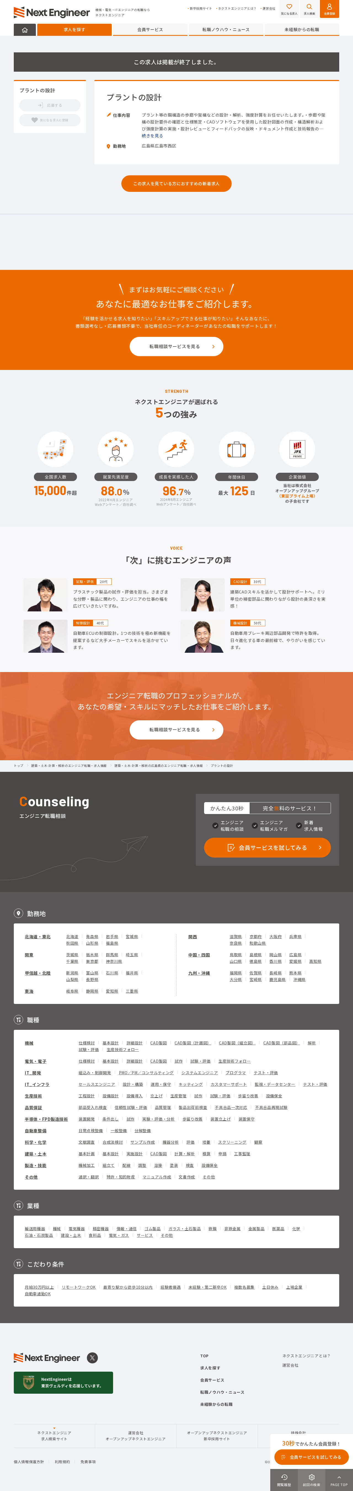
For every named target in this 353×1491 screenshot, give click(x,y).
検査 (190, 1165)
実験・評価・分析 (158, 1119)
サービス (145, 1235)
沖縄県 (299, 979)
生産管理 (178, 1095)
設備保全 (274, 1095)
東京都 (92, 961)
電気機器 (77, 1228)
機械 (29, 1043)
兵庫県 (295, 936)
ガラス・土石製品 (185, 1228)
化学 (296, 1228)
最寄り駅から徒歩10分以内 (128, 1287)
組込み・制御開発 (95, 1072)
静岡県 (92, 991)
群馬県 (112, 954)
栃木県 (92, 954)
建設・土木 (71, 1235)
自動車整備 (36, 1130)
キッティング (191, 1084)
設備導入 (135, 1095)
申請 (222, 1153)
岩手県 (112, 936)
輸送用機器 (35, 1228)
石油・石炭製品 (39, 1235)
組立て (109, 1165)
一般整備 (119, 1130)
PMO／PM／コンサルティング (146, 1072)
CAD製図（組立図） (237, 1043)
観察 (258, 1142)
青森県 (92, 936)
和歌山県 (258, 943)
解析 (312, 1043)
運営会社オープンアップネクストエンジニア (136, 1435)
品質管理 (163, 1107)
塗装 (174, 1165)
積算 (206, 1153)
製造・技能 (36, 1165)
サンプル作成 (142, 1142)
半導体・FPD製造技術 (46, 1119)
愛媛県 (295, 961)
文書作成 (187, 1177)
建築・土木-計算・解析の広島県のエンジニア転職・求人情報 (158, 765)
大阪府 (275, 936)
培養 (206, 1142)
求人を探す (74, 29)
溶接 (158, 1165)
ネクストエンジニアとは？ (237, 8)
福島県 (112, 943)
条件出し (111, 1119)
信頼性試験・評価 (131, 1107)
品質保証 (33, 1107)
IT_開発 (33, 1073)
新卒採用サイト (201, 8)
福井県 (132, 973)
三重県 (132, 991)
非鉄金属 (232, 1228)
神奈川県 (114, 961)
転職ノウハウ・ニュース (226, 29)
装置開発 (87, 1119)
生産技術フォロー (123, 1049)
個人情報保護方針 (29, 1461)
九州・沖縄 (199, 973)
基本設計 (111, 1043)
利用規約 (62, 1461)
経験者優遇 (171, 1287)
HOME (25, 30)
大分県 (236, 979)
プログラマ (236, 1072)
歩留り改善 (248, 1095)
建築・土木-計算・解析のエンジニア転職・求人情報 (69, 765)
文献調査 (87, 1142)
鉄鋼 (212, 1228)
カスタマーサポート (229, 1084)
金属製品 (256, 1228)
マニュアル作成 (157, 1177)
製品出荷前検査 (193, 1107)
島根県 (256, 954)
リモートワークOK (79, 1287)
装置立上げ (220, 1119)
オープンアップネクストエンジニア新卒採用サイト (217, 1435)
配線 (126, 1165)
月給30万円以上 (39, 1287)
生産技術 (33, 1096)
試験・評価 (89, 1049)
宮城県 (132, 936)
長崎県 (275, 973)
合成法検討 (113, 1142)
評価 (190, 1142)
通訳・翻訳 (89, 1177)
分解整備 (143, 1130)
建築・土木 (36, 1154)
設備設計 (111, 1095)
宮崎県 (256, 979)
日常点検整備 (91, 1130)
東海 (29, 991)
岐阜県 (72, 991)
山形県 (92, 943)
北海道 (72, 936)
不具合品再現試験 (271, 1107)
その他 (31, 1177)
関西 (192, 936)
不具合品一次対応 (231, 1107)
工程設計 (87, 1095)
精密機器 (101, 1228)
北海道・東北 (38, 936)
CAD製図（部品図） (281, 1043)
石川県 (112, 973)
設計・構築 (133, 1084)
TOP (204, 1355)
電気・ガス (119, 1235)
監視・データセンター (275, 1084)
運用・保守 (161, 1084)
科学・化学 (36, 1142)
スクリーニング (232, 1142)
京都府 (256, 936)
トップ (18, 765)
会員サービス (150, 29)
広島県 (295, 954)
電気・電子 (36, 1061)
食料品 (95, 1235)
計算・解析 (185, 1153)
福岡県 (236, 973)
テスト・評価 (266, 1072)
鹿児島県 (277, 979)
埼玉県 (132, 954)
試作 (179, 1061)
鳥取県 (236, 954)
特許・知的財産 (121, 1177)
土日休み (270, 1287)
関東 (29, 955)
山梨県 (72, 979)
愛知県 (112, 991)
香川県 (275, 961)
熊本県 (295, 973)
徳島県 (256, 961)
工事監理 (242, 1153)
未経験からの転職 (302, 29)
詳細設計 (135, 1043)
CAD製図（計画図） (193, 1043)
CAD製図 (158, 1043)
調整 (142, 1165)
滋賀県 (236, 936)
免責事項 (88, 1461)
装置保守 (247, 1119)
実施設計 (135, 1153)
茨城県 (72, 954)
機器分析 (171, 1142)
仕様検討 (87, 1043)
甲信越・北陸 (38, 973)
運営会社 (269, 8)
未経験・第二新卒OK (208, 1287)
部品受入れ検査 (93, 1107)
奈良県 (236, 943)
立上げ (156, 1095)
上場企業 (294, 1287)
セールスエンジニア (97, 1084)
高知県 (315, 961)
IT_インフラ (37, 1084)
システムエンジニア (199, 1072)
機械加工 (87, 1165)
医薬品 (278, 1228)
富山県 (92, 973)
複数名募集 (244, 1287)
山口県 (236, 961)
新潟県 (72, 973)
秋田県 (72, 943)
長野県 (92, 979)
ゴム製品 (153, 1228)
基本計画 (87, 1153)
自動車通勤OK (38, 1293)
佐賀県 (256, 973)
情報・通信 (127, 1228)
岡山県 (275, 954)
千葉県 (72, 961)
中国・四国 (199, 955)
